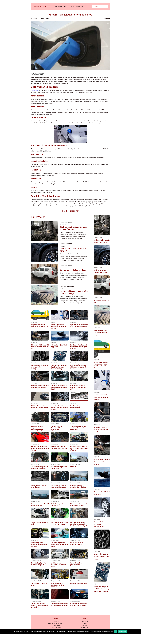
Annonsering (58, 6)
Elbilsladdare (34, 90)
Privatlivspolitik (122, 631)
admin (70, 222)
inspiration (107, 18)
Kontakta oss (80, 6)
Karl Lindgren (45, 18)
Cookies (72, 6)
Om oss (66, 6)
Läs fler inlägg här (70, 211)
